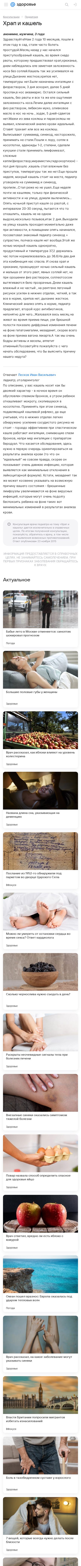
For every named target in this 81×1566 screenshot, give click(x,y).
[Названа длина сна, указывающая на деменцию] (40, 800)
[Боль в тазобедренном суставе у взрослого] (40, 1465)
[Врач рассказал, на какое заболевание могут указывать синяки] (40, 1344)
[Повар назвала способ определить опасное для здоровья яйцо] (40, 1162)
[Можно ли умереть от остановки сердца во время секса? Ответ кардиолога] (40, 921)
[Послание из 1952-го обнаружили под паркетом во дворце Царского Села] (40, 860)
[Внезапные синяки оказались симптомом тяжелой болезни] (40, 1102)
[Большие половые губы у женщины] (40, 679)
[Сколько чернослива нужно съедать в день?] (40, 981)
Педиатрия (31, 16)
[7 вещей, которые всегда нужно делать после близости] (40, 1525)
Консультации (11, 16)
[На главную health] (25, 4)
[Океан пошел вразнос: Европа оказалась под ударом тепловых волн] (40, 1283)
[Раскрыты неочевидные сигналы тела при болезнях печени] (40, 1042)
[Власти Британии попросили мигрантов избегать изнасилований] (40, 1404)
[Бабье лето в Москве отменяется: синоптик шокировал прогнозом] (40, 618)
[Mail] (13, 4)
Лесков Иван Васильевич (37, 375)
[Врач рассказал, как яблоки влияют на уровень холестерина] (40, 739)
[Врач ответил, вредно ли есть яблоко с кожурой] (40, 1223)
